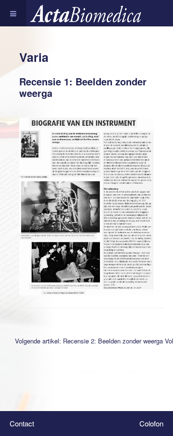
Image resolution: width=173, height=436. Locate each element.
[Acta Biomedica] (92, 13)
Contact (22, 423)
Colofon (151, 423)
